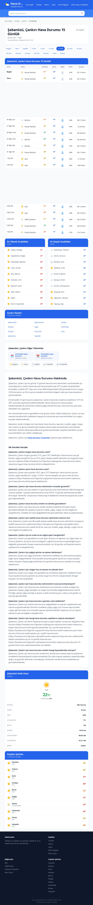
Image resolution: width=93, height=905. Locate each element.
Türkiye (39, 5)
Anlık (54, 53)
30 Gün (9, 53)
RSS (6, 863)
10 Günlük (62, 364)
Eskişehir (51, 891)
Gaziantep (52, 885)
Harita (46, 5)
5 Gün (34, 48)
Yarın (17, 48)
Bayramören (39, 322)
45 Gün (27, 53)
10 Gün (51, 48)
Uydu (54, 5)
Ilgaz (36, 327)
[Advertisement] (46, 99)
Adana (50, 882)
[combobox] (46, 13)
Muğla (50, 879)
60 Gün (37, 53)
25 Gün (79, 48)
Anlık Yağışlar (63, 5)
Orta (63, 331)
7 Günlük (48, 364)
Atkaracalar (12, 322)
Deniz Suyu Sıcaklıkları (79, 5)
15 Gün (60, 48)
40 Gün (18, 53)
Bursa (50, 876)
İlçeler (62, 53)
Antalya (51, 872)
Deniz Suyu (52, 853)
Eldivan (11, 327)
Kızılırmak (65, 327)
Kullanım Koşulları (12, 869)
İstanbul (51, 863)
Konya (50, 888)
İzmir (50, 869)
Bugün (8, 48)
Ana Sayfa (29, 5)
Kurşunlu (38, 331)
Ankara (51, 866)
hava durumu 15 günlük (39, 437)
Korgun (11, 331)
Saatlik (25, 48)
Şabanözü (12, 336)
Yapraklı (38, 336)
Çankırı (24, 21)
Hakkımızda (9, 866)
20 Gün (70, 48)
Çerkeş (63, 322)
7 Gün (42, 48)
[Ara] (82, 13)
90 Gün (46, 53)
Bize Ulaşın (9, 872)
